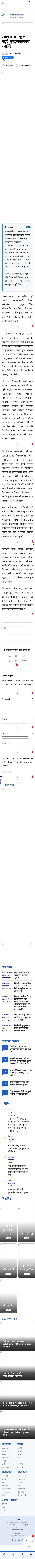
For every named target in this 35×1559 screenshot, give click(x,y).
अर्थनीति (20, 1448)
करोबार (20, 1451)
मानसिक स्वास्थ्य (6, 1489)
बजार (19, 1461)
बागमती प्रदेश (6, 1455)
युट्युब (19, 1476)
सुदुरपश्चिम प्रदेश (6, 1468)
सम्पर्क (4, 1510)
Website (5, 743)
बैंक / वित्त (20, 1464)
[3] (19, 1159)
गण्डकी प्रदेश (5, 1458)
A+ (3, 53)
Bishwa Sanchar (10, 66)
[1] (19, 1112)
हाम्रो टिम (4, 1504)
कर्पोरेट (20, 1455)
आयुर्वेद (4, 1479)
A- (7, 53)
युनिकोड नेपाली (22, 1479)
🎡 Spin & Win (1, 1511)
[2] (19, 1138)
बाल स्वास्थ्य (5, 1486)
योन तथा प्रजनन (6, 1492)
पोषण (3, 1483)
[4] (19, 1183)
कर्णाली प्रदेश (6, 1464)
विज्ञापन (4, 1507)
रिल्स (19, 1486)
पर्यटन (19, 1458)
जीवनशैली (5, 1476)
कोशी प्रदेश (5, 1448)
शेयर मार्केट (21, 1468)
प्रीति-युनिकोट (21, 1492)
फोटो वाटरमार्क (22, 1495)
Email (17, 733)
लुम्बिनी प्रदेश (5, 1461)
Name (17, 719)
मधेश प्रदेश (5, 1451)
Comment (17, 699)
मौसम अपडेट (21, 1489)
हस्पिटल (4, 1495)
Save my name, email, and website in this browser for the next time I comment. (17, 762)
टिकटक (20, 1483)
